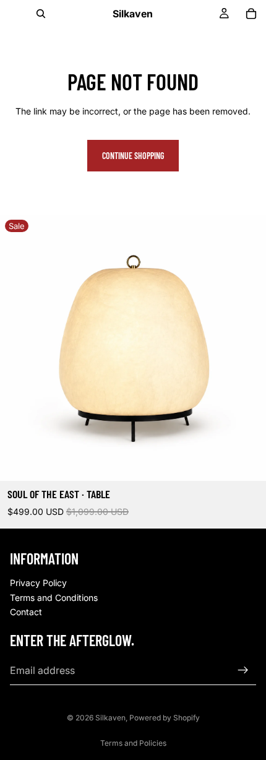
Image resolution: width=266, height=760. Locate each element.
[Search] (40, 13)
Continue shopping (133, 155)
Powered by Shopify (164, 717)
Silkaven (110, 717)
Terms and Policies (133, 743)
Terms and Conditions (54, 597)
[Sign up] (243, 670)
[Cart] (251, 13)
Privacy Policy (38, 582)
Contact (26, 612)
